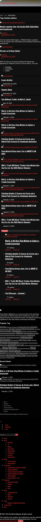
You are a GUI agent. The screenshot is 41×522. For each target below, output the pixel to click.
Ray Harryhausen (23, 343)
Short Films (11, 449)
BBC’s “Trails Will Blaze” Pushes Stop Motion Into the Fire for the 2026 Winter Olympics (20, 166)
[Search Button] (0, 432)
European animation (32, 331)
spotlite (26, 345)
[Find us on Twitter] (2, 510)
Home (1, 15)
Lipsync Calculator (13, 469)
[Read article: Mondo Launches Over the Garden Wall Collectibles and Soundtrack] (20, 22)
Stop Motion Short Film (16, 355)
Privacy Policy (7, 405)
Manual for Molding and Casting (16, 503)
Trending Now (10, 357)
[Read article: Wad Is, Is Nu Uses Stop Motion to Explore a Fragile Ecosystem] (22, 235)
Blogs (9, 486)
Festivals (10, 442)
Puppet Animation (9, 342)
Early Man (24, 331)
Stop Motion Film (26, 351)
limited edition (11, 15)
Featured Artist (28, 333)
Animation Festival (4, 329)
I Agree (21, 521)
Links (9, 488)
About (5, 401)
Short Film (3, 345)
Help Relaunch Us (12, 492)
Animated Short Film (24, 327)
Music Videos (11, 451)
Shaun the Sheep (33, 343)
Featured (19, 333)
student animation (32, 356)
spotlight (12, 345)
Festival (36, 333)
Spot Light (20, 345)
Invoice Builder (12, 476)
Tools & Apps (7, 465)
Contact (6, 411)
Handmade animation (13, 338)
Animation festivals (15, 329)
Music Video (27, 340)
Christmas (37, 329)
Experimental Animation (7, 333)
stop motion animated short (24, 348)
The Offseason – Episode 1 (15, 293)
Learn (5, 501)
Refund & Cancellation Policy (11, 409)
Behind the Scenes (28, 329)
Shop (5, 507)
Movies (9, 447)
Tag (5, 15)
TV (8, 444)
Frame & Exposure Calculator (15, 472)
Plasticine (34, 340)
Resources (7, 480)
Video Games (11, 457)
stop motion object (10, 353)
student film (3, 357)
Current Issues (12, 461)
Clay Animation (6, 331)
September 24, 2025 (8, 35)
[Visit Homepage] (8, 3)
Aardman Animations (12, 327)
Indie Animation (14, 340)
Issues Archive (6, 80)
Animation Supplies (13, 482)
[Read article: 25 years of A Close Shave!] (20, 47)
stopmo (4, 33)
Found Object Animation (21, 335)
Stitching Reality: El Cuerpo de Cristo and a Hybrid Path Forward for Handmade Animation (19, 140)
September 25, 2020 (8, 56)
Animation (33, 327)
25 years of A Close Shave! (10, 51)
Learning (10, 455)
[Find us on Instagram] (4, 510)
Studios (10, 484)
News (5, 440)
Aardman (3, 327)
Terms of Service (8, 407)
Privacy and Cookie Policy (8, 521)
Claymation (16, 331)
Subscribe (8, 427)
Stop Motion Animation (18, 349)
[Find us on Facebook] (0, 510)
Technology (11, 453)
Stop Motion (9, 348)
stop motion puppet (22, 353)
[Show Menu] (0, 9)
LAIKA (20, 340)
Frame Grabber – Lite (13, 478)
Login (6, 425)
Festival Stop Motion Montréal (7, 335)
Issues (5, 459)
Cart (6, 429)
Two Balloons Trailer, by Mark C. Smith (16, 99)
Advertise (6, 403)
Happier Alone (6, 89)
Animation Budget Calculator (16, 474)
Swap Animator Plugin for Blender (17, 467)
